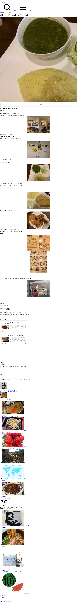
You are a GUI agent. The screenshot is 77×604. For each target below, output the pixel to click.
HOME (3, 597)
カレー (3, 362)
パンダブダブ (2, 2)
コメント (2, 372)
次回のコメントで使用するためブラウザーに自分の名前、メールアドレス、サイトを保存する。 (16, 379)
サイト (1, 377)
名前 (1, 374)
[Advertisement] (38, 353)
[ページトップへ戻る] (0, 603)
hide (41, 104)
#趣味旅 (1, 12)
